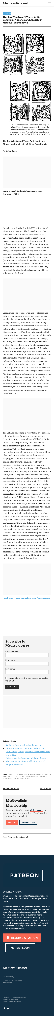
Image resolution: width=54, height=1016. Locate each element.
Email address (11, 651)
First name (10, 660)
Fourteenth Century (18, 774)
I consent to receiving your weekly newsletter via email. (27, 679)
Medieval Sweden (38, 776)
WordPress (14, 1000)
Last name (10, 669)
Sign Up (11, 822)
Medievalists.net (15, 3)
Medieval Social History (18, 776)
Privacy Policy (8, 976)
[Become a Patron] (22, 941)
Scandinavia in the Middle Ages (17, 778)
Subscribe (12, 686)
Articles (7, 13)
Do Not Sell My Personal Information (12, 981)
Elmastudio (17, 1002)
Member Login (28, 822)
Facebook (4, 1008)
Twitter (8, 1008)
